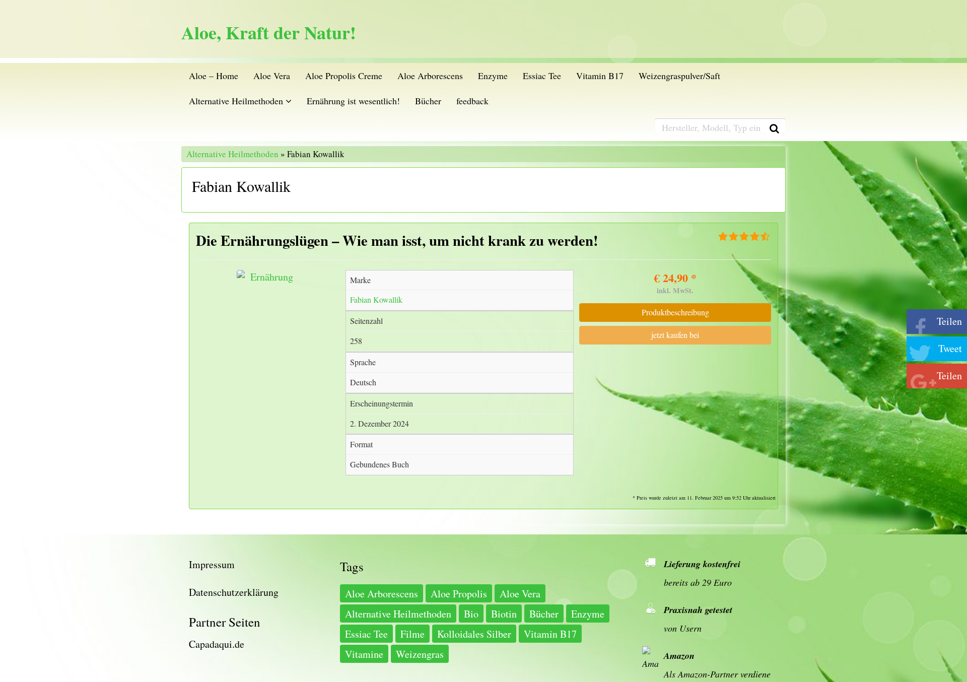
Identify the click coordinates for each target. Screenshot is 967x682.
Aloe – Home (213, 76)
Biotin (504, 614)
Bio (471, 614)
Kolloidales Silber (474, 634)
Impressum (212, 564)
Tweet (950, 348)
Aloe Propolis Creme (343, 76)
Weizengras (420, 654)
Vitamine (364, 654)
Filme (412, 634)
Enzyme (493, 76)
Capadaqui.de (216, 644)
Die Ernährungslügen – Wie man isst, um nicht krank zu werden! (397, 240)
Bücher (428, 101)
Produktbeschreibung (675, 312)
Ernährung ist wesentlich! (353, 101)
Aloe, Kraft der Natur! (268, 33)
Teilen (949, 321)
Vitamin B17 (600, 76)
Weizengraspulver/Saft (679, 76)
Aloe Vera (271, 76)
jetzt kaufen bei (675, 334)
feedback (472, 101)
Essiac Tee (542, 76)
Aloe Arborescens (430, 76)
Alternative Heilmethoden (237, 101)
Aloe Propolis (459, 593)
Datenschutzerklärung (234, 592)
